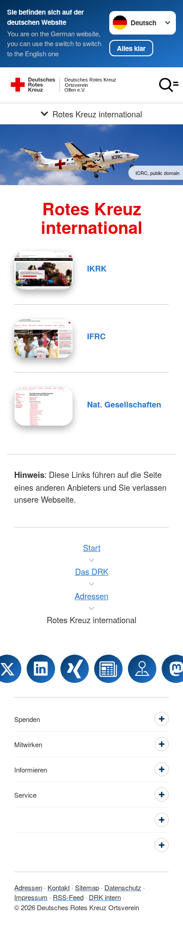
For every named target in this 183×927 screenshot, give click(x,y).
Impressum (31, 897)
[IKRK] (43, 270)
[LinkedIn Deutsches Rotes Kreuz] (41, 669)
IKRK (97, 268)
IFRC (96, 336)
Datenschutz (122, 887)
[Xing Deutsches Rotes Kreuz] (74, 669)
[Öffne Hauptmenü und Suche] (168, 85)
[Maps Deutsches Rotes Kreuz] (142, 669)
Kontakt (59, 887)
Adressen (28, 887)
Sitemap (87, 887)
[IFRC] (43, 338)
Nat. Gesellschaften (124, 404)
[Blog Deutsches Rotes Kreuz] (108, 669)
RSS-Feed (68, 897)
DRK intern (105, 897)
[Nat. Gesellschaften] (43, 406)
